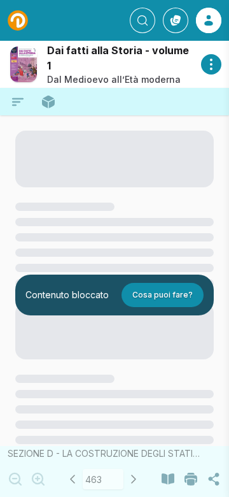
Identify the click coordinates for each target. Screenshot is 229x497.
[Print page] (191, 479)
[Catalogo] (175, 20)
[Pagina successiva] (133, 479)
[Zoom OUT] (15, 479)
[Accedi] (208, 20)
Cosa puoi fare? (162, 294)
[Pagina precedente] (72, 479)
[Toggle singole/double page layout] (168, 479)
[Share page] (214, 479)
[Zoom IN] (38, 479)
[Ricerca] (142, 20)
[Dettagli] (211, 64)
